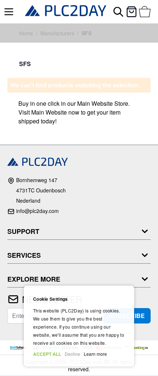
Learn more (95, 354)
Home (26, 33)
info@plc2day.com (37, 210)
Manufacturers (57, 33)
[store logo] (66, 11)
